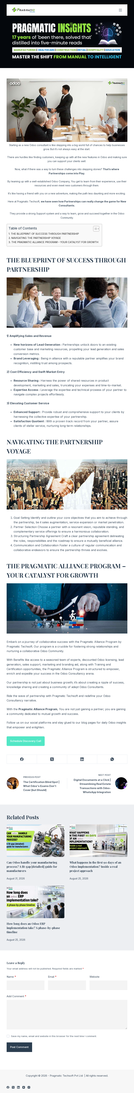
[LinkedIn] (82, 759)
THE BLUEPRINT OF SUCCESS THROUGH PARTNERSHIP (45, 233)
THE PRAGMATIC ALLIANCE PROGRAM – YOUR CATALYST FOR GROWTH (54, 242)
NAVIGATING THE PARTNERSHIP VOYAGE (36, 237)
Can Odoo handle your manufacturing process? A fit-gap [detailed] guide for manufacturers (32, 867)
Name (11, 976)
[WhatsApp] (112, 759)
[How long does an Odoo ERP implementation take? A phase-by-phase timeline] (35, 902)
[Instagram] (29, 1087)
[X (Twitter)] (52, 759)
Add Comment (16, 996)
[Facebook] (22, 759)
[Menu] (120, 10)
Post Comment (19, 1047)
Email (52, 976)
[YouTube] (23, 1087)
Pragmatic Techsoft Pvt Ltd (67, 1075)
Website (94, 976)
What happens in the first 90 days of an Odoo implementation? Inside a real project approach (95, 867)
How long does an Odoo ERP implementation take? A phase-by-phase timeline (33, 928)
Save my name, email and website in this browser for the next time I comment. (54, 1036)
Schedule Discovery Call (25, 741)
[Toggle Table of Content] (94, 229)
